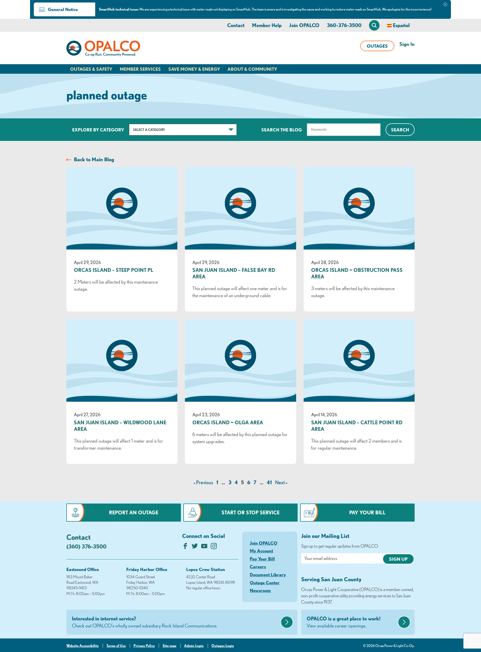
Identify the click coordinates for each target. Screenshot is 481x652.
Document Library (268, 574)
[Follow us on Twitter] (195, 547)
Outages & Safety (91, 68)
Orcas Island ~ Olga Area (227, 422)
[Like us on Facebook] (185, 547)
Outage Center (265, 582)
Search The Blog (281, 129)
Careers (258, 566)
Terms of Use (116, 646)
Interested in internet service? (144, 622)
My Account (261, 550)
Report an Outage (133, 512)
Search (400, 129)
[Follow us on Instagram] (214, 547)
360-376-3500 (344, 25)
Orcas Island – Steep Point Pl (113, 270)
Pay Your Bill (367, 512)
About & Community (252, 68)
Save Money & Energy (194, 68)
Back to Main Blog (94, 159)
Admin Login (194, 646)
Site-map (169, 646)
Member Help (267, 25)
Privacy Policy (144, 646)
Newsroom (260, 590)
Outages (377, 45)
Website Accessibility (82, 646)
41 (269, 482)
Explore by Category (98, 129)
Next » (281, 482)
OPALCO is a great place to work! (344, 622)
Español (401, 25)
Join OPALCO (304, 25)
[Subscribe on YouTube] (204, 547)
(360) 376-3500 (86, 546)
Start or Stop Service (250, 512)
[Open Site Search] (374, 25)
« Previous (203, 482)
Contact (236, 25)
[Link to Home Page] (103, 49)
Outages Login (222, 646)
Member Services (140, 68)
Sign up (398, 558)
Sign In (407, 44)
